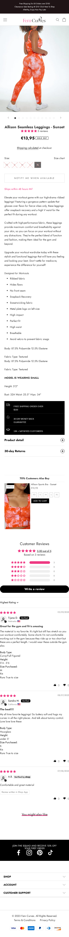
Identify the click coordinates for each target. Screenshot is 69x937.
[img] (8, 612)
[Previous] (8, 118)
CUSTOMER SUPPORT (17, 893)
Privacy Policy (47, 920)
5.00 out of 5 (44, 551)
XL (38, 164)
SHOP (7, 876)
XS (7, 164)
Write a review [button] (34, 589)
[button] (29, 131)
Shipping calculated (27, 148)
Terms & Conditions (25, 920)
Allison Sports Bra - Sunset (43, 484)
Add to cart (40, 501)
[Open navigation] (5, 19)
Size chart (59, 158)
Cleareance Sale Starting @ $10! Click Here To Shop (35, 6)
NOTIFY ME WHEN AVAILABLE (34, 178)
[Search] (57, 19)
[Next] (60, 118)
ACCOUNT (10, 885)
